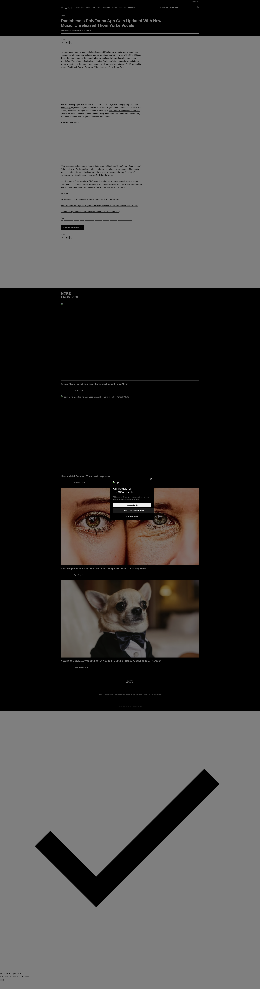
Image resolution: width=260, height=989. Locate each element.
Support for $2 (132, 505)
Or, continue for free (132, 516)
